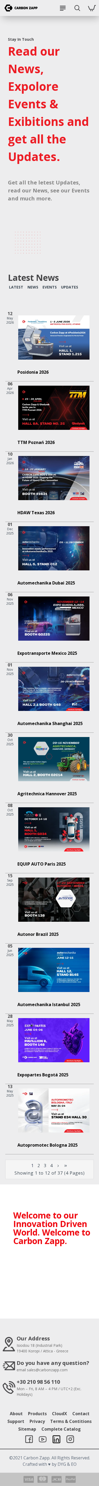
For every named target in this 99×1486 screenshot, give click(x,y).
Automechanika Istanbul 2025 (48, 1004)
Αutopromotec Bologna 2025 (47, 1145)
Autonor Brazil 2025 (38, 934)
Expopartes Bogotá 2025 (42, 1075)
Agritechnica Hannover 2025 (47, 794)
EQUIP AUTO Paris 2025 (41, 864)
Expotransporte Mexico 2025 (47, 653)
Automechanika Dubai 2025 (46, 583)
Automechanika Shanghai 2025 (50, 723)
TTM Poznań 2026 (36, 442)
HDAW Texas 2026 (36, 513)
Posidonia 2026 (33, 372)
